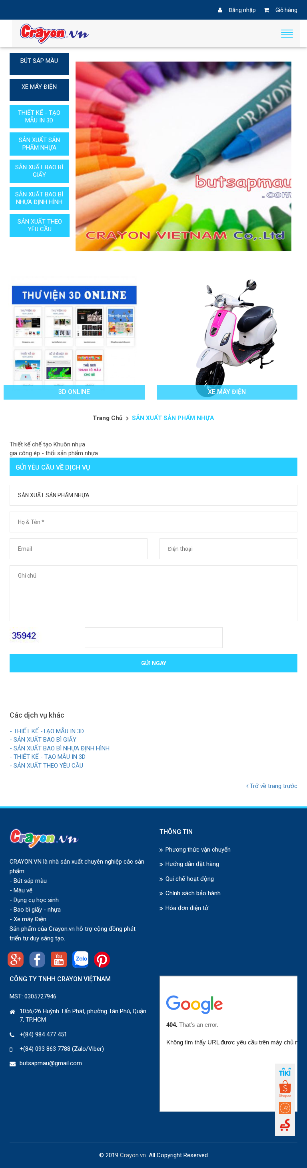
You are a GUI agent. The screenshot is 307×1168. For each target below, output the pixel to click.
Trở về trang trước (272, 786)
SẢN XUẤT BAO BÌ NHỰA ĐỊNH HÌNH (39, 198)
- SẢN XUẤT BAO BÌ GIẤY (43, 739)
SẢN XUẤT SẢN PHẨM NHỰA (39, 143)
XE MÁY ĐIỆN (39, 86)
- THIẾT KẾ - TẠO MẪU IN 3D (48, 756)
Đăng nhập (242, 10)
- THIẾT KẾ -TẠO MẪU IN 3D (47, 731)
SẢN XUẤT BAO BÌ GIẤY (39, 171)
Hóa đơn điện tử (186, 908)
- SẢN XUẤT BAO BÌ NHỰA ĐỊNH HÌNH (60, 748)
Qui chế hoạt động (189, 878)
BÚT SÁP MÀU (39, 60)
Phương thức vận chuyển (198, 849)
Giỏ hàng (286, 10)
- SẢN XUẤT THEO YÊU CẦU (46, 765)
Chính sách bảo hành (193, 893)
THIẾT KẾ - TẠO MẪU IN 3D (39, 116)
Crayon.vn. (133, 1155)
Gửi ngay (153, 663)
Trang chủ (107, 418)
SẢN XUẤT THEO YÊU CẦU (40, 225)
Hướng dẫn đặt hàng (192, 864)
